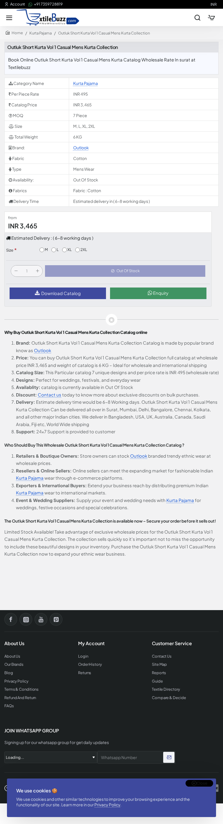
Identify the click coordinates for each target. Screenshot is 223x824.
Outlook (81, 147)
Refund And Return (20, 698)
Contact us (49, 394)
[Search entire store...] (197, 17)
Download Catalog (61, 293)
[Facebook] (10, 619)
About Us (12, 656)
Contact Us (162, 656)
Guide (157, 681)
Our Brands (14, 664)
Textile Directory (166, 689)
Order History (90, 664)
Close (202, 783)
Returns (84, 673)
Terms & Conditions (21, 689)
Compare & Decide (169, 698)
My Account (91, 643)
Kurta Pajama (40, 33)
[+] (37, 271)
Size (9, 250)
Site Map (159, 664)
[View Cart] (211, 17)
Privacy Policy (107, 804)
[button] (125, 271)
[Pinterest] (56, 619)
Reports (159, 673)
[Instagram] (25, 619)
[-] (16, 271)
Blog (8, 673)
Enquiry (160, 293)
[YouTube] (41, 619)
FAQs (9, 706)
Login (83, 656)
